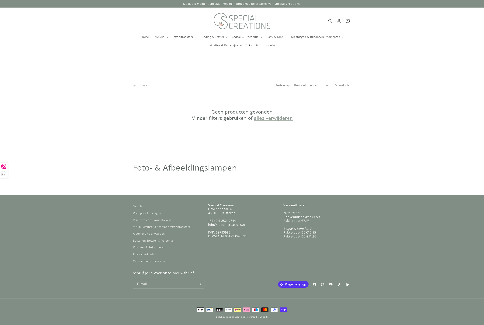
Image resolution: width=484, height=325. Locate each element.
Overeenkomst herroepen (150, 261)
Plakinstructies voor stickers (152, 220)
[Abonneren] (199, 283)
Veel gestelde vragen (147, 213)
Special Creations (235, 317)
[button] (160, 37)
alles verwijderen (273, 118)
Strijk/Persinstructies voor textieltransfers (161, 226)
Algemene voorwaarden (149, 233)
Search (137, 206)
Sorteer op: (283, 85)
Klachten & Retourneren (149, 247)
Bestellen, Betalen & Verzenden (154, 240)
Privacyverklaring (144, 254)
